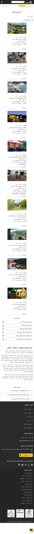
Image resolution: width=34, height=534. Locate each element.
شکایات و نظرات (27, 428)
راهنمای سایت (27, 409)
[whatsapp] (28, 465)
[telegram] (22, 465)
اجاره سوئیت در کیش (26, 498)
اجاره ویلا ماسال (28, 495)
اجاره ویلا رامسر (28, 492)
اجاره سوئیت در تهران (26, 476)
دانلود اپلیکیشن (28, 455)
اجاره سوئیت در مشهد (26, 503)
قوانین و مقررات (27, 424)
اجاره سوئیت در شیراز (27, 481)
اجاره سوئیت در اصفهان (26, 478)
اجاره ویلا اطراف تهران (26, 487)
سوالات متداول (27, 413)
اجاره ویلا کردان (28, 484)
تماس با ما (28, 417)
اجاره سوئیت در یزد (27, 500)
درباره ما (29, 420)
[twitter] (32, 465)
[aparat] (19, 465)
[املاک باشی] (29, 2)
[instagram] (25, 465)
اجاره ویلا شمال (28, 473)
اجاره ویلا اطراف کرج (27, 489)
